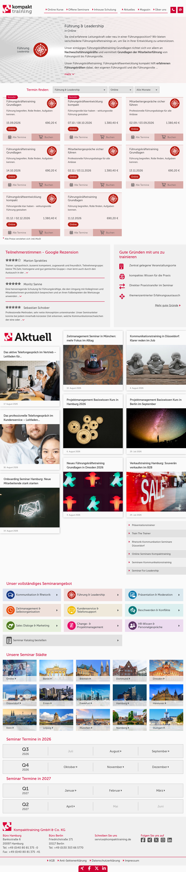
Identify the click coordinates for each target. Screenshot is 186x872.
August (115, 751)
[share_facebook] (89, 868)
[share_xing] (82, 868)
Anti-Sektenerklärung (73, 860)
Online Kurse (55, 9)
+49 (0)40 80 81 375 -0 (23, 847)
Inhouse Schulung (105, 9)
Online (11, 129)
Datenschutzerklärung (105, 860)
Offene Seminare (78, 9)
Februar (114, 790)
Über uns (160, 9)
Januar (70, 790)
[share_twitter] (96, 868)
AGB (51, 860)
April (69, 806)
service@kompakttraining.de (113, 839)
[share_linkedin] (104, 868)
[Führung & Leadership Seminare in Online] (173, 10)
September (160, 751)
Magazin (145, 9)
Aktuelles (129, 9)
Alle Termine (19, 137)
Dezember (159, 767)
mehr (68, 74)
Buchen (49, 137)
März (159, 790)
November (114, 767)
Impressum (131, 860)
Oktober (70, 767)
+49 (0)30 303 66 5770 (68, 847)
